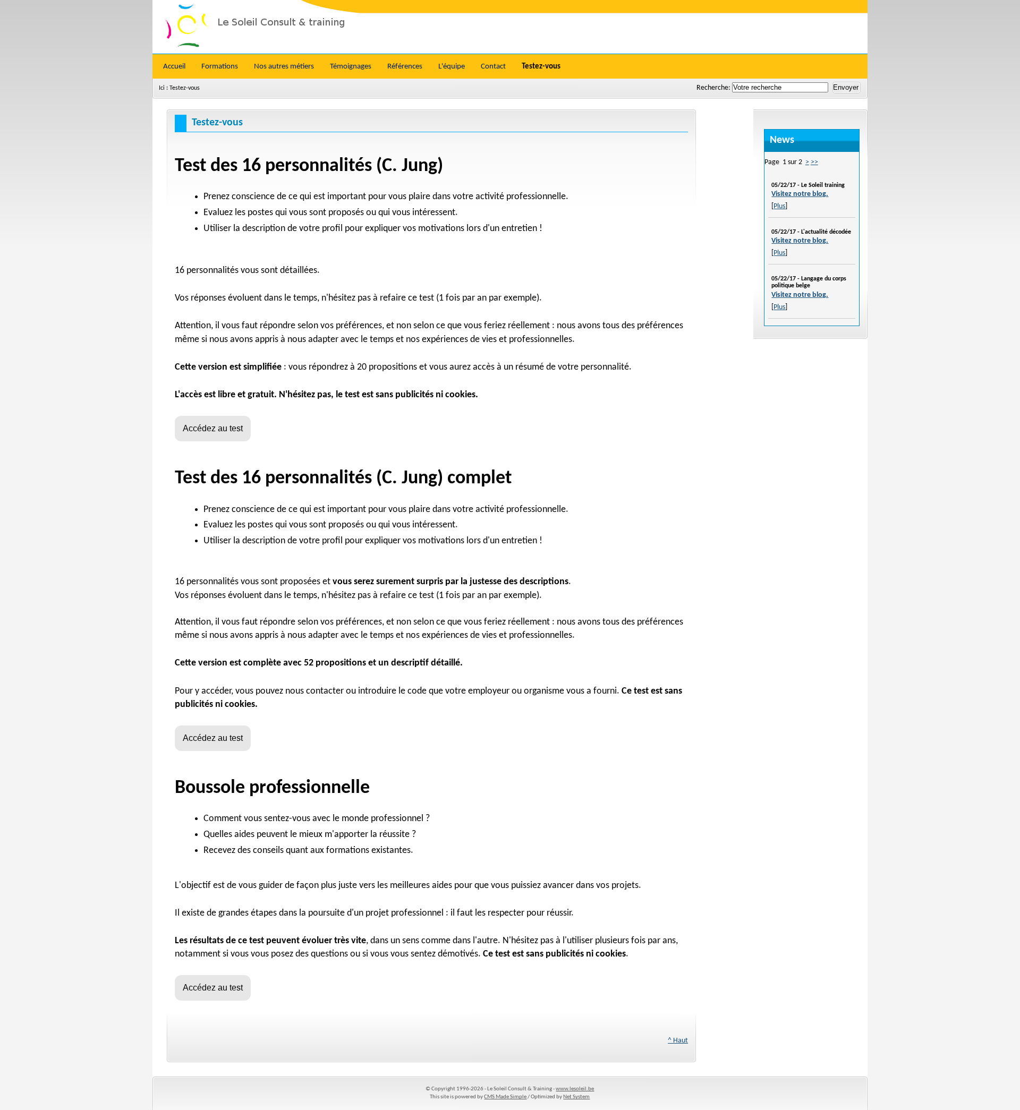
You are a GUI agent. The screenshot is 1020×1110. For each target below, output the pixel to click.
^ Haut (678, 1040)
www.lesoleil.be (575, 1089)
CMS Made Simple (505, 1097)
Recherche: (714, 87)
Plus (779, 206)
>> (814, 162)
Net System (576, 1097)
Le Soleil (510, 26)
